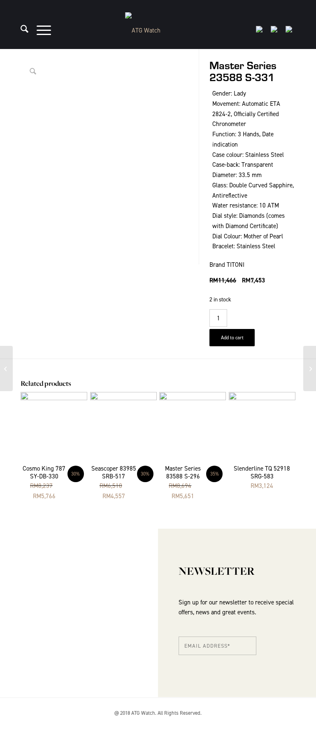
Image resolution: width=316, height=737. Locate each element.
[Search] (20, 30)
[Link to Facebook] (289, 722)
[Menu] (39, 30)
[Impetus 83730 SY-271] (6, 368)
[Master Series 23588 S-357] (309, 368)
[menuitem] (20, 30)
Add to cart (232, 337)
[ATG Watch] (158, 30)
